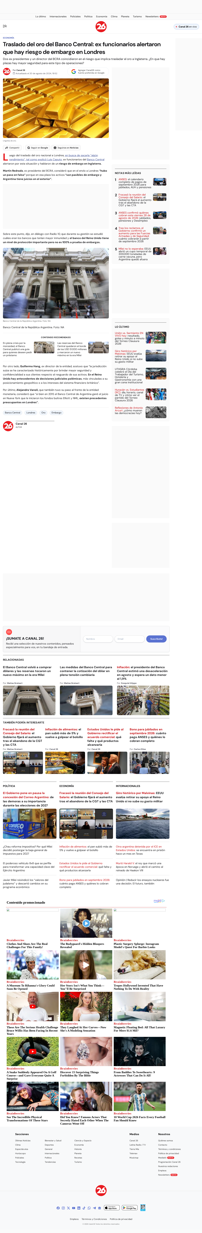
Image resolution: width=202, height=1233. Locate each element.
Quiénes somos (165, 1140)
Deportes (49, 1144)
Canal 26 (20, 70)
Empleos (162, 1170)
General (48, 1149)
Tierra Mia (134, 1149)
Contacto (162, 1144)
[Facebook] (58, 1208)
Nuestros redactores (168, 1166)
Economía (8, 37)
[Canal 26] (101, 1191)
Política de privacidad (168, 1153)
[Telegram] (94, 1208)
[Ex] (68, 1208)
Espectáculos (21, 1149)
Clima (18, 1144)
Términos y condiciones (169, 1149)
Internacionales (128, 786)
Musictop (134, 1157)
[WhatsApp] (89, 1208)
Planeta (77, 1153)
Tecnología (20, 1162)
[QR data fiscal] (142, 1210)
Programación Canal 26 (169, 1162)
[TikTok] (84, 1208)
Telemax (133, 1153)
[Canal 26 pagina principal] (101, 31)
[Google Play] (130, 1208)
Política (9, 786)
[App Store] (112, 1208)
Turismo (78, 1162)
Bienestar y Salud (53, 1140)
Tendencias (50, 1162)
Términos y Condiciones (94, 1219)
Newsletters (167, 1174)
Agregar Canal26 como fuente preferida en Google (91, 71)
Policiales (19, 1157)
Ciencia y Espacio (82, 1140)
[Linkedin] (78, 1208)
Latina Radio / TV (138, 1144)
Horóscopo (20, 1153)
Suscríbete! (156, 638)
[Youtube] (73, 1208)
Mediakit (165, 1157)
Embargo (56, 412)
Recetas (78, 1157)
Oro (43, 412)
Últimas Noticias (22, 1140)
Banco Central (95, 159)
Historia (78, 1149)
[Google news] (99, 1208)
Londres (30, 412)
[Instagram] (63, 1208)
